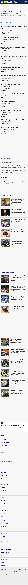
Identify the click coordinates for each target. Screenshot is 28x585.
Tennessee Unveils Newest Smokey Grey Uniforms (18, 230)
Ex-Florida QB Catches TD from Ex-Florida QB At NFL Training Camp (17, 351)
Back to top (3, 569)
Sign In (2, 562)
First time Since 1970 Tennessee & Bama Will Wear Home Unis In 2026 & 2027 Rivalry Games (18, 372)
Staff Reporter (5, 15)
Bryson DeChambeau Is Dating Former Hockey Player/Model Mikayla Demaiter (17, 202)
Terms (23, 574)
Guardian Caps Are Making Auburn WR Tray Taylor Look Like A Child (18, 382)
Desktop (16, 571)
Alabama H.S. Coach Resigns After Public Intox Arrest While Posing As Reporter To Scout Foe (17, 393)
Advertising (11, 574)
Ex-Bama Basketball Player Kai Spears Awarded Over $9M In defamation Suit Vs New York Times (17, 288)
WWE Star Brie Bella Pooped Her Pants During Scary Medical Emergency (18, 211)
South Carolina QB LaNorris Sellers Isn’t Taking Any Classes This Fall (17, 242)
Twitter (10, 430)
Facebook (3, 430)
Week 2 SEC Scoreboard (6, 22)
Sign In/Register (23, 569)
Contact (18, 574)
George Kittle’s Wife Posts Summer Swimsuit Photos (18, 221)
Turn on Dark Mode (14, 578)
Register (3, 565)
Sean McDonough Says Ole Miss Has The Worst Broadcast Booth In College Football (18, 278)
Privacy (5, 574)
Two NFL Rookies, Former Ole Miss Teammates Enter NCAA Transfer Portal (17, 298)
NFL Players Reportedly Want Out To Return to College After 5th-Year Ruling (16, 342)
